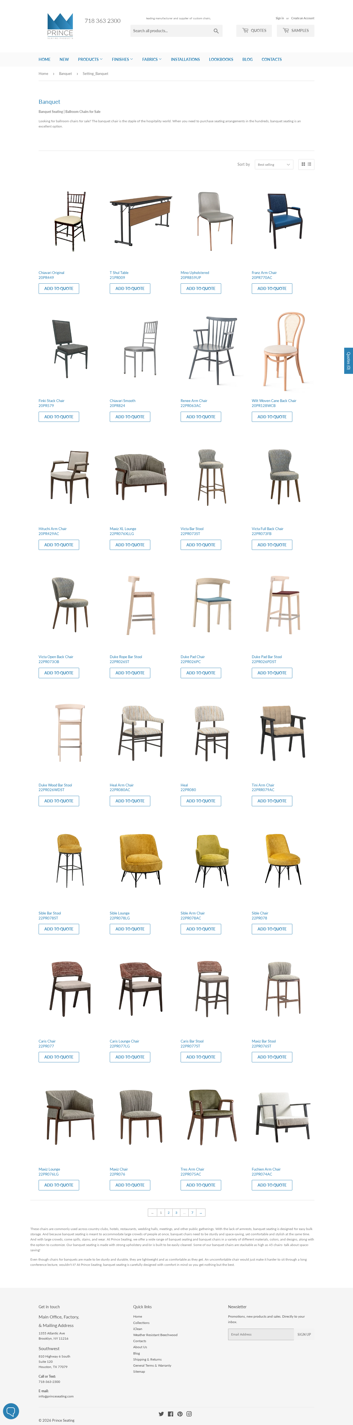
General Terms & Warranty (152, 1365)
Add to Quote (58, 288)
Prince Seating (63, 1420)
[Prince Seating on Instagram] (189, 1415)
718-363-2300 (49, 1382)
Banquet (65, 73)
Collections (141, 1323)
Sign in (280, 18)
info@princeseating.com (56, 1396)
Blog (247, 59)
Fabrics (150, 59)
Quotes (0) (348, 361)
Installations (185, 59)
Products (89, 59)
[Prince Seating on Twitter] (161, 1415)
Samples (300, 30)
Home (44, 59)
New (64, 59)
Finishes (121, 59)
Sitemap (139, 1371)
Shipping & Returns (147, 1359)
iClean (137, 1329)
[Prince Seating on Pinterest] (180, 1415)
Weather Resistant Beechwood (155, 1335)
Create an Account (302, 18)
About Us (140, 1347)
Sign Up (304, 1334)
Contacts (272, 59)
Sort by (243, 164)
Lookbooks (221, 59)
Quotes (258, 30)
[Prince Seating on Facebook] (170, 1415)
